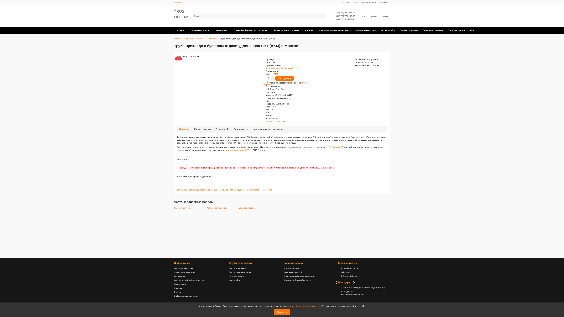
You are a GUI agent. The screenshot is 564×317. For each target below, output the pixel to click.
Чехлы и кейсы (388, 30)
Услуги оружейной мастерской (189, 280)
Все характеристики (276, 121)
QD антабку (334, 147)
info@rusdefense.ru (350, 276)
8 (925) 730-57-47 (346, 16)
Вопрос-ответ (241, 129)
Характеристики (202, 129)
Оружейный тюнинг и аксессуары (250, 30)
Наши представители (184, 272)
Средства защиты (456, 30)
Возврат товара (247, 207)
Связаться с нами (237, 268)
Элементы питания (409, 30)
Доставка (345, 2)
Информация (182, 263)
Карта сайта (234, 280)
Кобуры (180, 30)
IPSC (472, 30)
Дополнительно (293, 263)
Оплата (355, 2)
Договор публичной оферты (297, 280)
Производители (291, 268)
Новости (178, 288)
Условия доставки (183, 207)
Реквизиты (179, 276)
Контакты (383, 2)
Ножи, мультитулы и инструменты (334, 30)
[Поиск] (322, 16)
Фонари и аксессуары (366, 30)
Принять (282, 312)
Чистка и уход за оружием (286, 30)
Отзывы (222, 129)
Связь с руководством (240, 272)
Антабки (309, 30)
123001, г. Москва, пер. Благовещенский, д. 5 (363, 287)
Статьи (177, 292)
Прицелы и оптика (200, 30)
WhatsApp (346, 272)
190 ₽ (304, 82)
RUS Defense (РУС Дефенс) (279, 68)
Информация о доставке (186, 296)
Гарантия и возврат (368, 2)
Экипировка (221, 30)
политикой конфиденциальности (303, 306)
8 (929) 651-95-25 (346, 12)
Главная (177, 38)
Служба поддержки (240, 263)
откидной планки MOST (237, 150)
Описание (184, 129)
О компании (180, 284)
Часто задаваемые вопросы (268, 129)
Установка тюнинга (216, 207)
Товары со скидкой (292, 272)
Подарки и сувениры (433, 30)
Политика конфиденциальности (298, 276)
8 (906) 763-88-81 (346, 19)
